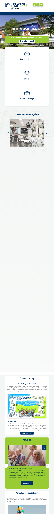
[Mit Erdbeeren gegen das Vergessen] (27, 455)
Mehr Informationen (27, 140)
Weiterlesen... (27, 483)
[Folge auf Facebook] (37, 4)
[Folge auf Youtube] (41, 4)
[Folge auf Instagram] (34, 4)
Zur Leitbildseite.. (27, 433)
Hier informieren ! (27, 41)
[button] (46, 133)
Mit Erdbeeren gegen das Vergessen (20, 468)
